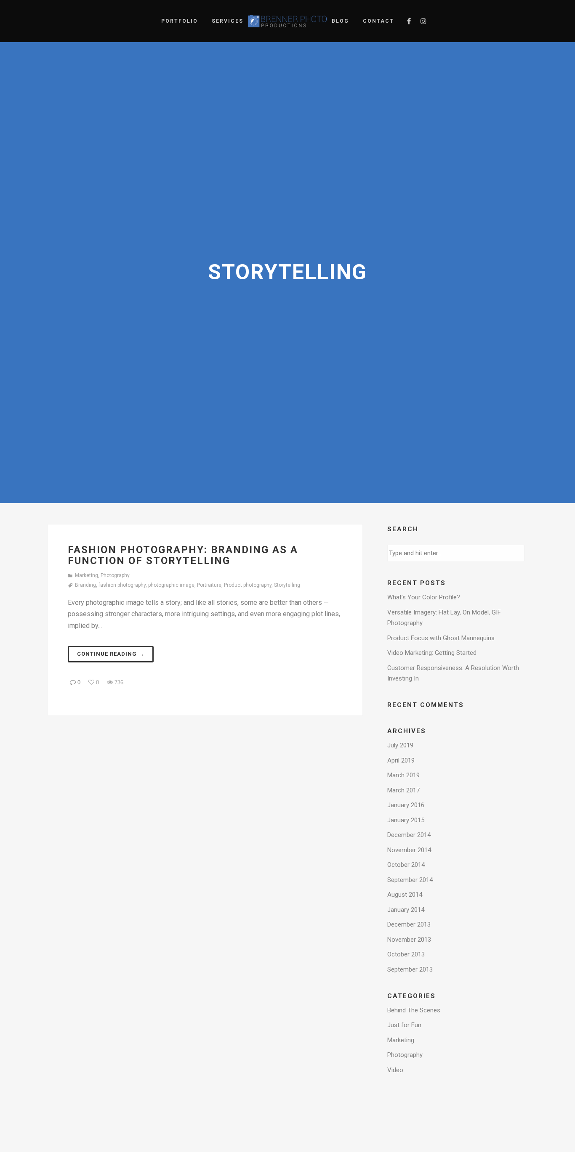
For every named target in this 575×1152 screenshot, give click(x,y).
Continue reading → (110, 654)
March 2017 (403, 790)
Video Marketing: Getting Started (432, 653)
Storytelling (287, 585)
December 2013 (409, 924)
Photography (115, 575)
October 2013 (406, 954)
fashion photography (122, 585)
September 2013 (410, 969)
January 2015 (405, 820)
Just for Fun (404, 1025)
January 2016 (405, 805)
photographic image (171, 585)
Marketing (86, 575)
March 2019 (403, 775)
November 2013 (409, 939)
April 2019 (401, 760)
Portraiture (209, 585)
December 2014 (409, 835)
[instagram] (423, 21)
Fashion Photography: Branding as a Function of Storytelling (183, 555)
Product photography (248, 585)
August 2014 (404, 894)
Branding (85, 585)
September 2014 (410, 880)
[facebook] (409, 21)
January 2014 (405, 910)
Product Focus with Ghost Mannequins (441, 638)
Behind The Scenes (413, 1010)
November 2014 (409, 850)
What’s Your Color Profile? (423, 597)
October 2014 (406, 865)
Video (395, 1070)
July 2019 (400, 745)
